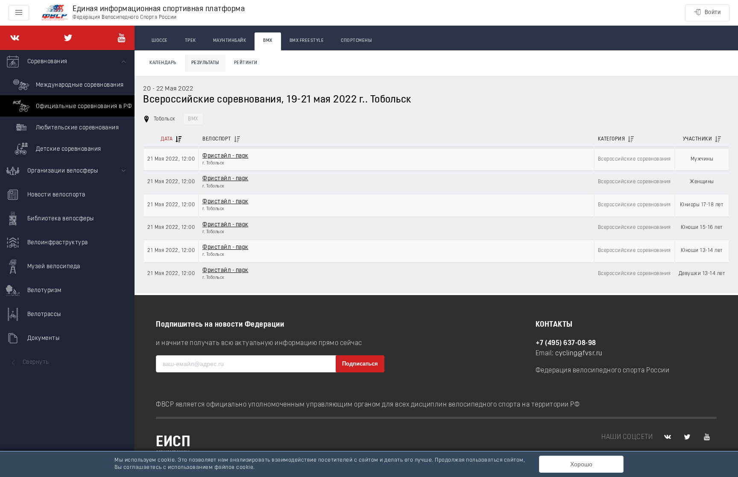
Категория (611, 139)
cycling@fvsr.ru (579, 353)
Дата (167, 139)
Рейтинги (246, 63)
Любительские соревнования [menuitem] (76, 128)
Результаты (205, 63)
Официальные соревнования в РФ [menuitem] (83, 106)
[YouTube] (121, 37)
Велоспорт (216, 139)
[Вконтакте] (14, 37)
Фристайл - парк (225, 156)
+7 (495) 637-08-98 (566, 343)
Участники (697, 139)
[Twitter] (68, 37)
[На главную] (54, 13)
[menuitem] (67, 104)
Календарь (162, 63)
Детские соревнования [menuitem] (67, 149)
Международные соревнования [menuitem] (79, 85)
